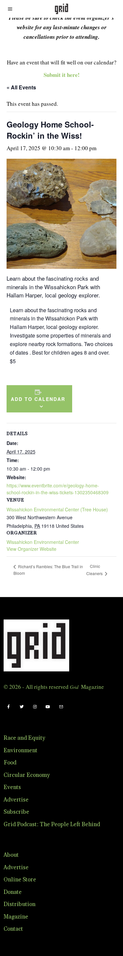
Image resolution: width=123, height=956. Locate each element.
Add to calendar (38, 399)
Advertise (16, 800)
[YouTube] (48, 707)
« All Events (21, 87)
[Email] (61, 707)
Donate (13, 892)
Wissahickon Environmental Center (43, 542)
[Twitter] (22, 707)
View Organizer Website (31, 549)
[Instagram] (35, 707)
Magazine (16, 917)
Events (12, 787)
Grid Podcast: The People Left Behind (52, 824)
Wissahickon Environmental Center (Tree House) (57, 509)
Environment (20, 750)
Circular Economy (27, 775)
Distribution (19, 904)
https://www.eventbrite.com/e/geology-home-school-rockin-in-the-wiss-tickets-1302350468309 (58, 489)
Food (10, 762)
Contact (13, 929)
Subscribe (16, 812)
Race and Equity (24, 738)
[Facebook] (8, 707)
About (11, 855)
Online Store (20, 879)
